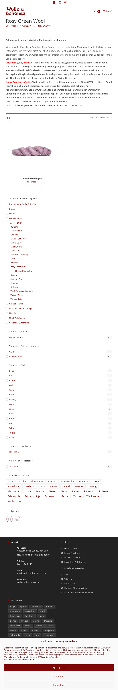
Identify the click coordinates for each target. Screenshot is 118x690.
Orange (12, 409)
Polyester (104, 491)
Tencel (65, 496)
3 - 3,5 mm (14, 466)
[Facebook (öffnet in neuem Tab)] (54, 2)
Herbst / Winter (16, 337)
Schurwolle (14, 496)
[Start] (7, 25)
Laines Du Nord (17, 242)
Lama (42, 486)
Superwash (51, 496)
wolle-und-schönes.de (28, 582)
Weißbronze (93, 496)
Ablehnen (59, 676)
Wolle (11, 501)
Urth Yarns (15, 287)
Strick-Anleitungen (17, 318)
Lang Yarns (15, 250)
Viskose (77, 496)
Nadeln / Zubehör (72, 557)
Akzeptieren (59, 667)
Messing (91, 486)
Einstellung (59, 684)
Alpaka (22, 481)
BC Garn (14, 226)
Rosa (11, 418)
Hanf (97, 481)
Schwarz (13, 428)
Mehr (109, 117)
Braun (12, 380)
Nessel (52, 491)
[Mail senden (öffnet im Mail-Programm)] (65, 2)
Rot (10, 423)
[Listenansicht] (15, 117)
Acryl (11, 481)
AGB (66, 574)
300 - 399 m (14, 452)
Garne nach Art (16, 303)
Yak (21, 501)
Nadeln (12, 313)
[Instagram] (17, 519)
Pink (11, 413)
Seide (28, 496)
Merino (79, 486)
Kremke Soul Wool (18, 238)
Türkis (12, 432)
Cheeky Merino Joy (23, 271)
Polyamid (89, 491)
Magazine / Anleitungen (75, 562)
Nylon (64, 491)
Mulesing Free (15, 356)
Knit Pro (14, 234)
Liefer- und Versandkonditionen (78, 592)
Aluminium (37, 481)
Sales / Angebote (72, 553)
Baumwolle (67, 481)
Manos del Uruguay (19, 254)
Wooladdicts (16, 299)
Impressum (69, 583)
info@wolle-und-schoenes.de (32, 573)
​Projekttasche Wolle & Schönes (23, 204)
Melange (13, 399)
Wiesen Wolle (16, 295)
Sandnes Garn (16, 279)
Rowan (13, 275)
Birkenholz (84, 481)
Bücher (12, 209)
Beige (11, 370)
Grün (11, 394)
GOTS (11, 351)
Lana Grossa (16, 246)
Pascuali (14, 262)
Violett (12, 437)
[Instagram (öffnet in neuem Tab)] (60, 2)
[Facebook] (9, 519)
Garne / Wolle (15, 218)
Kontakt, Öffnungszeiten (75, 588)
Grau (11, 389)
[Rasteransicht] (8, 117)
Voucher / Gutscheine (19, 322)
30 (101, 117)
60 (104, 117)
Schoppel (14, 283)
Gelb (11, 385)
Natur (12, 404)
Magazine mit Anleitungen (21, 308)
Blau (11, 375)
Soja (37, 496)
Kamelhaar (14, 486)
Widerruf (68, 579)
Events (12, 213)
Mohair (40, 491)
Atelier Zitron (16, 222)
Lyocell (66, 486)
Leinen (54, 486)
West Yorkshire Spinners (21, 290)
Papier (75, 491)
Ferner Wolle (16, 230)
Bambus (52, 481)
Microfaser (14, 491)
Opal (12, 258)
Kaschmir (29, 486)
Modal (27, 491)
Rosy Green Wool (45, 25)
